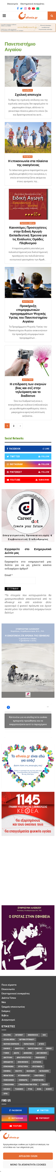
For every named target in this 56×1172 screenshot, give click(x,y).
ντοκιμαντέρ (24, 1075)
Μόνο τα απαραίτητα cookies (28, 1164)
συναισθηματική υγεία (28, 1084)
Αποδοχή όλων (28, 1156)
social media (9, 1039)
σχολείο (7, 1089)
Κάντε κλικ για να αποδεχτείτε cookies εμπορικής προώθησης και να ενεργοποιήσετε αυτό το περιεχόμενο (28, 721)
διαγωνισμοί (42, 1053)
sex (44, 1035)
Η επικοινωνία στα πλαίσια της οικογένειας (28, 163)
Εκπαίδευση (27, 90)
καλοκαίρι (31, 1071)
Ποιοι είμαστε (9, 985)
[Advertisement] (28, 870)
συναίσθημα (9, 1084)
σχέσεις (45, 1084)
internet (19, 1035)
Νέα (4, 1002)
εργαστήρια (23, 1066)
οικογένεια (39, 1075)
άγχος (41, 1044)
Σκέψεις (6, 1011)
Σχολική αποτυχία (28, 94)
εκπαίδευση (8, 1062)
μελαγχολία (9, 1075)
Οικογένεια (27, 156)
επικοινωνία (9, 1066)
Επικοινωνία (12, 4)
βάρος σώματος (35, 1048)
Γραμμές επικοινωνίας (13, 1007)
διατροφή (8, 1057)
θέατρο (18, 1071)
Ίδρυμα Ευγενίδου (26, 1039)
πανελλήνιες (9, 1080)
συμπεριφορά (38, 1080)
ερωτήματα (37, 1066)
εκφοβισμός (23, 1062)
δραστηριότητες (24, 1057)
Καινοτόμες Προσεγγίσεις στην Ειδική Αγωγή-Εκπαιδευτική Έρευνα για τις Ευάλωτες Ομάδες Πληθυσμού (28, 235)
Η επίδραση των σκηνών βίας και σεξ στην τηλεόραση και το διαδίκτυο (28, 390)
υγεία (30, 1089)
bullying (7, 1035)
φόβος (49, 1089)
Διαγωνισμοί (8, 1020)
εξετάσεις (37, 1062)
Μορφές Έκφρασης (11, 1044)
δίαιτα (16, 1053)
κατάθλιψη (44, 1071)
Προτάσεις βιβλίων (28, 223)
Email (9, 575)
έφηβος (7, 1048)
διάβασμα (28, 1053)
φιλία (39, 1089)
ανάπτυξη (19, 1048)
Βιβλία (5, 1015)
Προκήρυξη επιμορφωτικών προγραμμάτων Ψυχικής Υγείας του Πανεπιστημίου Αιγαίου (28, 313)
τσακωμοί (19, 1089)
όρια (5, 1093)
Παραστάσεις (29, 1044)
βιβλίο (49, 1048)
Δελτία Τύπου (28, 301)
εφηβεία (7, 1071)
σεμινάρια (23, 1080)
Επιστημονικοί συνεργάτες (32, 4)
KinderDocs (33, 1035)
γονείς (6, 1053)
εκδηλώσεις (40, 1057)
